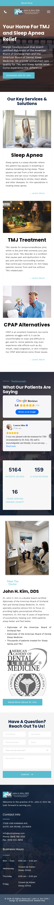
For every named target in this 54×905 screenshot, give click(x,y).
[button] (48, 11)
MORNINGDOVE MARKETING (32, 900)
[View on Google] (9, 426)
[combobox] (27, 750)
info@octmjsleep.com (14, 833)
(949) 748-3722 (17, 836)
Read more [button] (11, 446)
